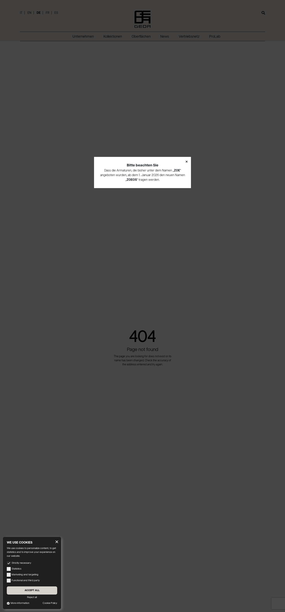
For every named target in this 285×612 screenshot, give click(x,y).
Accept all (32, 590)
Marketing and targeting (25, 574)
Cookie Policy (50, 603)
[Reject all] (56, 542)
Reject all (32, 597)
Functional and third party (26, 580)
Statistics (16, 569)
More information (20, 603)
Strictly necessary (21, 563)
